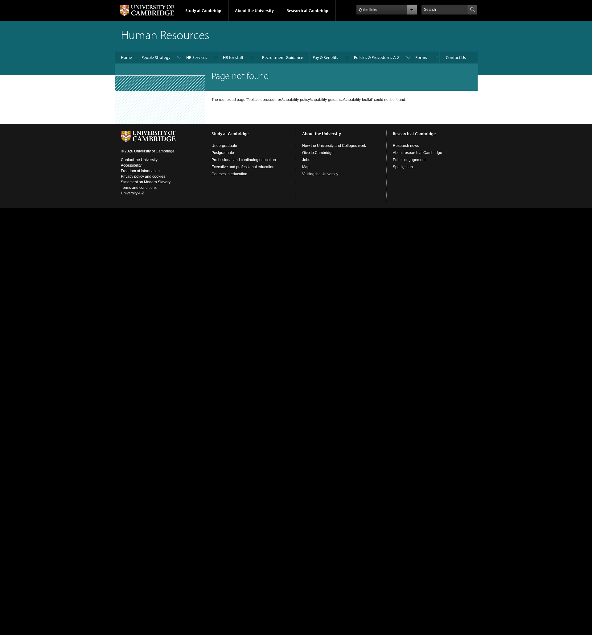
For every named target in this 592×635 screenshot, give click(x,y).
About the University (254, 10)
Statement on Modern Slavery (146, 182)
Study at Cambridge (203, 10)
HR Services (196, 57)
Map (306, 167)
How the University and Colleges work (334, 145)
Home (126, 57)
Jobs (306, 160)
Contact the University (139, 160)
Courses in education (229, 174)
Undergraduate (224, 145)
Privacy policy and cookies (143, 176)
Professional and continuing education (244, 160)
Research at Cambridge (307, 10)
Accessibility (131, 165)
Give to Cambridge (318, 153)
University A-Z (132, 193)
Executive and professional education (243, 167)
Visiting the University (320, 174)
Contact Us (456, 57)
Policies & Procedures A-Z (377, 57)
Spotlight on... (404, 167)
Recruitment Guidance (282, 57)
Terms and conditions (139, 187)
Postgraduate (223, 153)
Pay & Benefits (325, 57)
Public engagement (409, 160)
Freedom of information (140, 171)
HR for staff (233, 57)
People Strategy (156, 57)
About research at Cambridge (417, 153)
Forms (421, 57)
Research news (406, 145)
